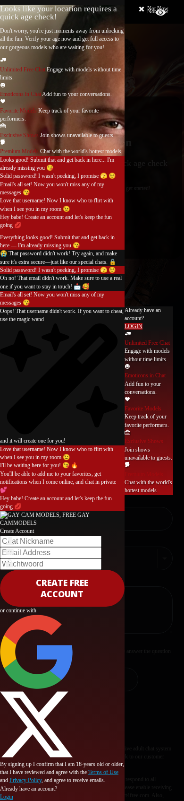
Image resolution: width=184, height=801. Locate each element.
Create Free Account (62, 588)
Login (6, 796)
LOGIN (133, 326)
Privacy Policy (25, 780)
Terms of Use (103, 772)
